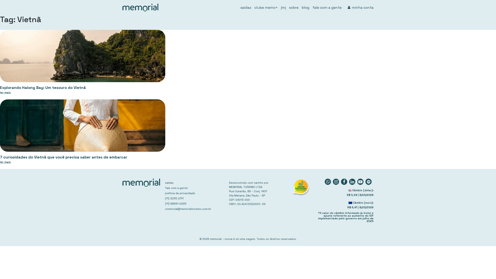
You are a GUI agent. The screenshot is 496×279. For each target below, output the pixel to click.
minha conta (363, 7)
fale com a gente (327, 7)
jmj (283, 7)
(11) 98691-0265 (175, 203)
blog (305, 7)
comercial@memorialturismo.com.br (188, 209)
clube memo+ (266, 7)
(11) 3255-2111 (174, 198)
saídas (245, 7)
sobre (294, 7)
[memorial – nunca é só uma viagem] (140, 7)
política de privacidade (180, 193)
